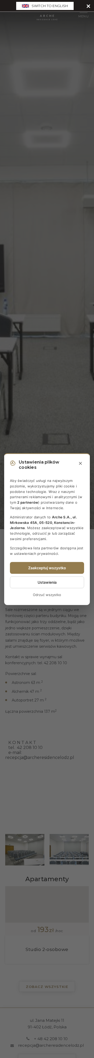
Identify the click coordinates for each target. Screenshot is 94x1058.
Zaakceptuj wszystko (47, 568)
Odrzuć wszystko (47, 595)
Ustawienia (47, 582)
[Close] (88, 5)
